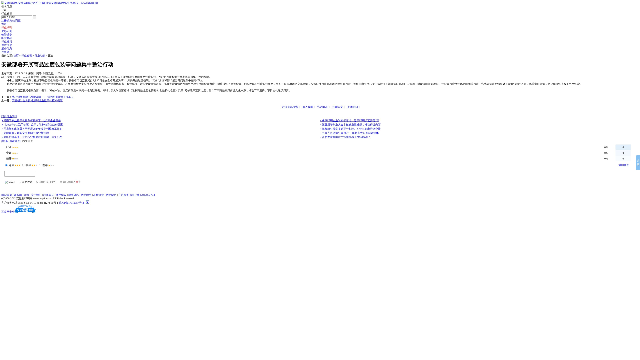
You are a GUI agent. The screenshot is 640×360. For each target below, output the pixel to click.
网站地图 (86, 195)
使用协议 (61, 195)
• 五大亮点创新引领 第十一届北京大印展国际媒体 (349, 133)
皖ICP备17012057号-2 (71, 202)
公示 (26, 195)
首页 (16, 55)
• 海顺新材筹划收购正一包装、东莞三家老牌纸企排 (350, 128)
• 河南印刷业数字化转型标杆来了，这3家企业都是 (31, 120)
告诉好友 (322, 107)
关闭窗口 (352, 107)
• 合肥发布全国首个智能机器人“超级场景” (345, 137)
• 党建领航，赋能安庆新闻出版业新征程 (25, 133)
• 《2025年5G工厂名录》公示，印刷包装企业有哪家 (32, 124)
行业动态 (40, 55)
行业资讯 (26, 55)
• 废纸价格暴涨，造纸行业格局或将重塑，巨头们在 (32, 137)
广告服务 (123, 195)
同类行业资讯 (9, 116)
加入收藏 (307, 107)
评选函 (18, 195)
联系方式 (48, 195)
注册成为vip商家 (11, 20)
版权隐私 (73, 195)
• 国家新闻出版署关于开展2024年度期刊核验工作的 (32, 128)
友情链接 (98, 195)
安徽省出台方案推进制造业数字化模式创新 (37, 100)
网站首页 (6, 195)
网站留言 (111, 195)
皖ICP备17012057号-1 (142, 195)
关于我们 (36, 195)
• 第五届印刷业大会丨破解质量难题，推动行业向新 (350, 124)
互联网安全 (8, 211)
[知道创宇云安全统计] (25, 211)
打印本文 (337, 107)
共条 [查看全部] (11, 141)
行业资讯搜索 (290, 107)
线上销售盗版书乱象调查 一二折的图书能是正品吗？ (43, 97)
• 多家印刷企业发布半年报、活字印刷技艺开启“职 (349, 120)
